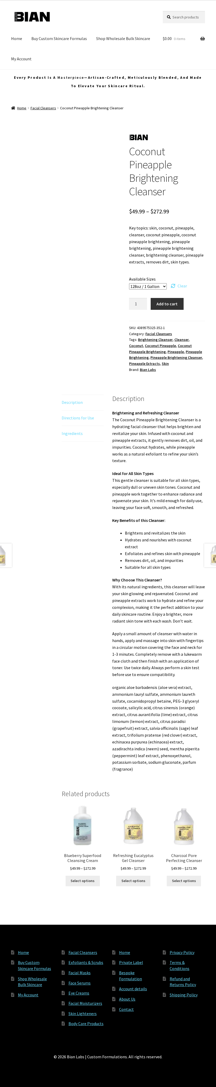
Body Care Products (86, 1023)
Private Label (131, 962)
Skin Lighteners (82, 1013)
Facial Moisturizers (85, 1003)
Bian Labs (148, 369)
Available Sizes (142, 279)
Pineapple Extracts (144, 363)
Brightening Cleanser (155, 339)
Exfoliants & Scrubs (85, 962)
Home (16, 38)
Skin (165, 363)
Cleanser (181, 339)
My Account (21, 58)
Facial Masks (79, 972)
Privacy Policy (182, 952)
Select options (83, 880)
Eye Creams (78, 993)
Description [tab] (72, 402)
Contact (126, 1009)
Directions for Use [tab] (78, 417)
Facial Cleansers (43, 108)
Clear (182, 285)
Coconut (136, 345)
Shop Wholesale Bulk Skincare (123, 38)
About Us (127, 999)
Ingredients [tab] (72, 433)
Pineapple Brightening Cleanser (176, 357)
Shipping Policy (184, 994)
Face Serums (79, 983)
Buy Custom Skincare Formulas (59, 38)
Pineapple (176, 351)
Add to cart (167, 303)
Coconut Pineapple (160, 345)
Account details (133, 988)
